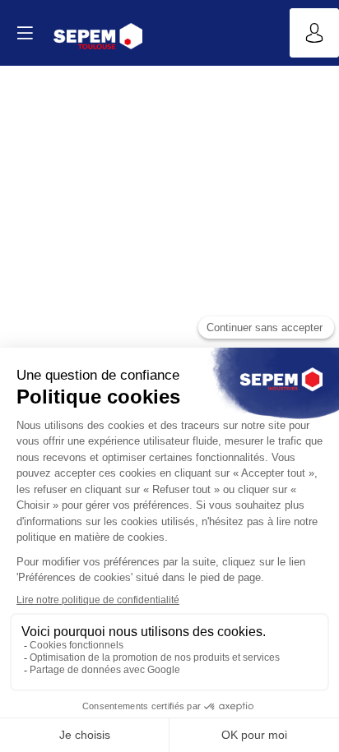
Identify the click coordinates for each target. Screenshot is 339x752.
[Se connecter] (314, 33)
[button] (24, 33)
